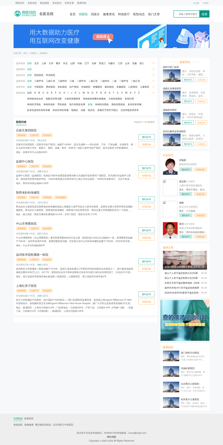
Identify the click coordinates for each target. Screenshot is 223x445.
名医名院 (32, 2)
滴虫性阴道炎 (118, 104)
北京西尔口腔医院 (190, 383)
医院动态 (139, 14)
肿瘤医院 (97, 86)
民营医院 (50, 75)
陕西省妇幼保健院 (28, 192)
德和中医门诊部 (171, 67)
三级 (72, 80)
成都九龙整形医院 (172, 88)
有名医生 (57, 2)
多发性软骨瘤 (134, 104)
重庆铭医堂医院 (43, 424)
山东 (127, 63)
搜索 (204, 14)
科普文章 (69, 2)
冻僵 (83, 110)
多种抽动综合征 (35, 98)
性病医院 (85, 86)
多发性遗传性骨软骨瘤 (38, 110)
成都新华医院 (170, 109)
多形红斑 (129, 98)
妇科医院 (62, 86)
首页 (73, 14)
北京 (36, 63)
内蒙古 (111, 63)
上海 (43, 63)
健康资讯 (109, 14)
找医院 (83, 14)
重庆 (58, 63)
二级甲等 (81, 80)
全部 (29, 63)
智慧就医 (18, 424)
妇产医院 (74, 86)
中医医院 (38, 86)
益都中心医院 (25, 161)
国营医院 (38, 75)
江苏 (120, 63)
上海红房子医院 (26, 285)
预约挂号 (146, 137)
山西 (72, 63)
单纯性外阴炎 (102, 104)
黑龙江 (102, 63)
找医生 (95, 14)
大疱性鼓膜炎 (115, 98)
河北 (65, 63)
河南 (79, 63)
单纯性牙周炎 (34, 104)
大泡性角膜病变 (72, 98)
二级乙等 (93, 80)
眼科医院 (109, 86)
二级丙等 (104, 80)
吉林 (94, 63)
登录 (207, 2)
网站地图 (111, 436)
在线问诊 (146, 144)
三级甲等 (38, 80)
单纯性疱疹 (49, 104)
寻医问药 (19, 2)
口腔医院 (132, 86)
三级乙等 (50, 80)
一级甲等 (123, 80)
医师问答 (81, 2)
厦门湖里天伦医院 (190, 352)
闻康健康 (28, 424)
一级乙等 (135, 80)
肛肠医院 (121, 86)
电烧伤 (74, 110)
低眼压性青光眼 (54, 98)
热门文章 (154, 14)
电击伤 (91, 110)
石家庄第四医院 (26, 130)
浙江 (141, 63)
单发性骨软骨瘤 (61, 110)
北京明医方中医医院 (63, 424)
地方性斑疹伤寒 (77, 104)
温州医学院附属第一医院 (32, 254)
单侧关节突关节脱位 (107, 110)
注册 (197, 2)
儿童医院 (144, 86)
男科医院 (50, 86)
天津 (51, 63)
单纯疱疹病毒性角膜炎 (94, 98)
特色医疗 (124, 14)
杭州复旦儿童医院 (190, 399)
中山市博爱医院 (26, 223)
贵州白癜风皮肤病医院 (174, 131)
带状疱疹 (62, 104)
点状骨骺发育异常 (129, 110)
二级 (114, 80)
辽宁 (87, 63)
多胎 (90, 104)
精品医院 (44, 2)
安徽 (134, 63)
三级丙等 (62, 80)
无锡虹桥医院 (188, 368)
